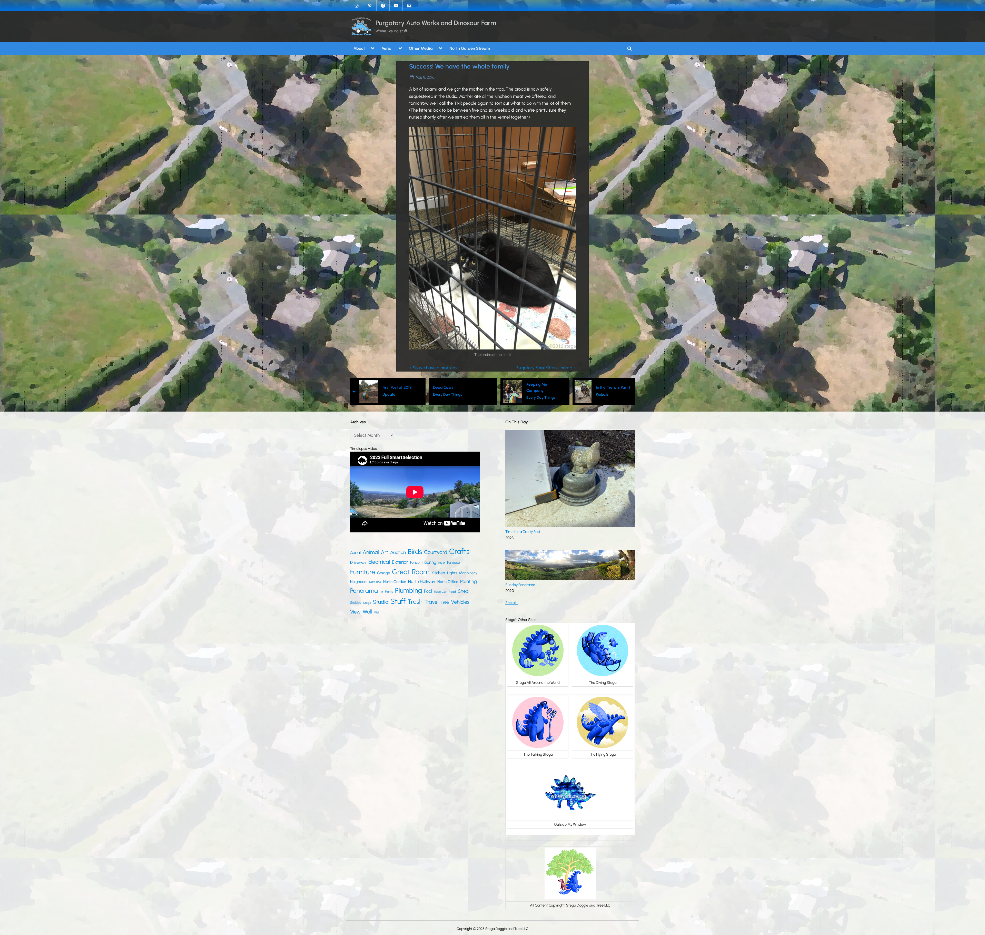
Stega (367, 603)
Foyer (441, 562)
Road (452, 591)
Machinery (468, 572)
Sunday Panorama (520, 584)
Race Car (440, 591)
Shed (463, 591)
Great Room (410, 572)
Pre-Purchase (609, 397)
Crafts (459, 551)
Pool (428, 591)
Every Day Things (375, 394)
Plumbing (408, 590)
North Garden (394, 581)
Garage (383, 573)
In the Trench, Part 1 (541, 387)
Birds (415, 552)
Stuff (398, 601)
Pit (381, 591)
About (359, 48)
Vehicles (460, 602)
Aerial (386, 48)
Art (384, 552)
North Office (447, 581)
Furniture (362, 572)
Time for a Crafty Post (522, 531)
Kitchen (438, 572)
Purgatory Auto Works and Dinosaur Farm (436, 23)
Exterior (400, 562)
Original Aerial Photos (610, 387)
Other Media (421, 48)
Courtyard (435, 552)
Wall (367, 611)
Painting (468, 581)
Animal (371, 552)
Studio (380, 602)
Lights (452, 573)
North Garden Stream (469, 48)
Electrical (379, 562)
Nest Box (375, 582)
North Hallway (421, 581)
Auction (398, 552)
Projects (530, 394)
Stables (355, 603)
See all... (511, 602)
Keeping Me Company (464, 387)
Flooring (429, 562)
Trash (415, 601)
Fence (415, 562)
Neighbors (358, 581)
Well (376, 612)
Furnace (453, 562)
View (355, 612)
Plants (389, 591)
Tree (444, 602)
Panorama (364, 590)
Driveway (358, 562)
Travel (431, 602)
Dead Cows (371, 387)
